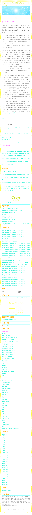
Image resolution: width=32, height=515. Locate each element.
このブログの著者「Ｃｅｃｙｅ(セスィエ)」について (13, 202)
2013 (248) (5, 478)
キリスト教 (14, 127)
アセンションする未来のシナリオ (9, 337)
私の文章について (6, 214)
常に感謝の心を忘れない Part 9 (9, 171)
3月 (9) (4, 446)
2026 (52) (4, 434)
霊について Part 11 (6, 139)
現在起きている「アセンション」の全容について (12, 217)
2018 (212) (5, 467)
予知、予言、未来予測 (7, 380)
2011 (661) (5, 482)
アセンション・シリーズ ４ (8, 352)
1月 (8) (4, 450)
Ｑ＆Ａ (4, 422)
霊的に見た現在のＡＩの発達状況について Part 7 (13, 230)
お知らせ (4, 333)
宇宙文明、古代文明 (6, 388)
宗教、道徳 (4, 129)
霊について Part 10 (8, 22)
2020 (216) (5, 463)
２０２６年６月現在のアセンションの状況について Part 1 (15, 264)
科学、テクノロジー (6, 418)
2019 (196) (5, 465)
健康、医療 (4, 386)
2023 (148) (5, 457)
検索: (3, 291)
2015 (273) (5, 474)
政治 (3, 403)
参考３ (14, 113)
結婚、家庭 (4, 399)
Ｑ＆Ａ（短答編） (6, 424)
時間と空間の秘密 (6, 382)
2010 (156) (5, 484)
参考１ (6, 113)
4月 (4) (4, 444)
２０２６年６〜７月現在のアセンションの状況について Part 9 (16, 247)
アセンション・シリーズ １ (8, 346)
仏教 (3, 363)
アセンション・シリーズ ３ (8, 350)
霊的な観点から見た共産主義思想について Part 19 (13, 281)
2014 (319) (5, 476)
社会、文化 (4, 405)
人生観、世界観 (5, 384)
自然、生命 (4, 416)
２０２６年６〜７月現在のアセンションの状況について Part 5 (16, 255)
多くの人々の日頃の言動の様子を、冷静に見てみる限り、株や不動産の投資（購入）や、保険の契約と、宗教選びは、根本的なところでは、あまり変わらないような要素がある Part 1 (16, 153)
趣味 (3, 426)
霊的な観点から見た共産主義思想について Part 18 (13, 283)
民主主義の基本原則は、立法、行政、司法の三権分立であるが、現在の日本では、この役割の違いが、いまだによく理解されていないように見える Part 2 (16, 188)
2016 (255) (5, 471)
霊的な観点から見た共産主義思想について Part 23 (13, 272)
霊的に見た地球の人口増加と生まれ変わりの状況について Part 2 (16, 158)
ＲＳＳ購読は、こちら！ (9, 325)
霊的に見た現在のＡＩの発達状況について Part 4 (13, 234)
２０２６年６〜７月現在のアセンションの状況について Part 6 (16, 253)
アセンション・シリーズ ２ (8, 348)
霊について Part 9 (6, 137)
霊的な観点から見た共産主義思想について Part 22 (13, 275)
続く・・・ (5, 118)
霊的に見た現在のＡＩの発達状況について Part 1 (13, 241)
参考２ (10, 113)
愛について (4, 390)
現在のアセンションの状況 (8, 339)
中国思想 (4, 373)
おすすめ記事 (5, 331)
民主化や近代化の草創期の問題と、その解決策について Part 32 (16, 174)
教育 (3, 414)
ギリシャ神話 (5, 378)
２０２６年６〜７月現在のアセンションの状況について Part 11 (16, 243)
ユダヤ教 (4, 365)
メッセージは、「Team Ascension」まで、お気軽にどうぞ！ (15, 297)
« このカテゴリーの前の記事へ (8, 133)
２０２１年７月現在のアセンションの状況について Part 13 (15, 161)
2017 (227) (5, 469)
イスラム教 (4, 369)
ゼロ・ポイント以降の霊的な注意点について (11, 341)
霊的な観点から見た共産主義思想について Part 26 (13, 266)
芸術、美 (4, 394)
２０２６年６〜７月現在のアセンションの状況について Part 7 (16, 251)
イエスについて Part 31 (7, 148)
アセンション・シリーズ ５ (8, 354)
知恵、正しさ (5, 392)
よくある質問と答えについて (8, 212)
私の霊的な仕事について (7, 344)
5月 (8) (4, 442)
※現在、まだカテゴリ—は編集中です (10, 428)
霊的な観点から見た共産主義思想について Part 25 (13, 268)
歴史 (3, 411)
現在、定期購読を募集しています (9, 319)
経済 (3, 407)
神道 (8, 129)
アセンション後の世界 (7, 356)
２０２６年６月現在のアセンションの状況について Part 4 (15, 258)
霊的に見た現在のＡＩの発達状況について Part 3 (13, 236)
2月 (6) (4, 448)
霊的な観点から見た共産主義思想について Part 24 (13, 270)
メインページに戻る (16, 142)
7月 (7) (4, 438)
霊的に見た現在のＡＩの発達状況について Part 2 (13, 238)
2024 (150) (5, 454)
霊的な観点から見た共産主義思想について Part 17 (13, 285)
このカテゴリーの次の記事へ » (23, 133)
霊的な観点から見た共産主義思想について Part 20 (13, 279)
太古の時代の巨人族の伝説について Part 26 (11, 164)
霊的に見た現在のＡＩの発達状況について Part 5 (13, 232)
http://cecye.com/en (6, 490)
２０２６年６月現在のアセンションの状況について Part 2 (15, 262)
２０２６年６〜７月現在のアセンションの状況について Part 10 (16, 245)
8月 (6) (4, 435)
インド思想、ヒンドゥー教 (8, 371)
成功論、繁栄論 (5, 401)
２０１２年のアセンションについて (10, 219)
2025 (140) (5, 452)
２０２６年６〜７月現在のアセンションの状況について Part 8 (16, 249)
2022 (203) (5, 459)
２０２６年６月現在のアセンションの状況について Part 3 (15, 260)
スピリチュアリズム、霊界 (23, 127)
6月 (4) (4, 440)
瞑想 (3, 397)
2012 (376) (5, 480)
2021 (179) (5, 461)
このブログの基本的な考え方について (10, 208)
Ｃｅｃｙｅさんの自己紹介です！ (9, 221)
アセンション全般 (6, 335)
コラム (3, 420)
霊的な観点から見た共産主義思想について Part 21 (13, 277)
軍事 (3, 409)
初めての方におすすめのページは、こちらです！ (12, 210)
